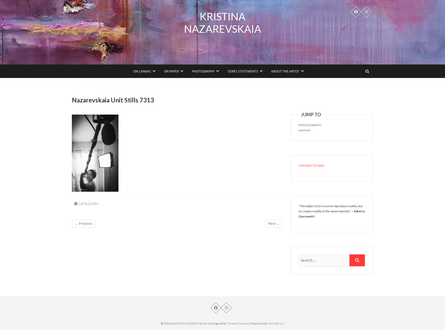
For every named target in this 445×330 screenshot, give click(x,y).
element (304, 130)
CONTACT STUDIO (311, 165)
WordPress (276, 323)
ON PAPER (171, 71)
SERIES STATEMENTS (243, 71)
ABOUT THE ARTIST (285, 71)
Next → (274, 223)
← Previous (83, 223)
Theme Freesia (238, 323)
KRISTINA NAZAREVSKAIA (222, 22)
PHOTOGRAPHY (203, 71)
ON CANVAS (142, 71)
